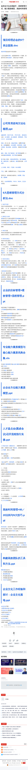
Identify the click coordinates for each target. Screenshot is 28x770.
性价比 (22, 253)
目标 (16, 240)
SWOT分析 (10, 135)
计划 (19, 415)
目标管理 (9, 313)
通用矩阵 (20, 137)
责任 (2, 251)
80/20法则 (3, 527)
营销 (2, 143)
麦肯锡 (24, 135)
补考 (6, 267)
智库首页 (4, 760)
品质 (8, 401)
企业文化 (3, 606)
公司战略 (3, 309)
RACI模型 (18, 167)
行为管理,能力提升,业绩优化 (8, 749)
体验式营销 (14, 143)
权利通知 (14, 760)
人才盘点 (3, 446)
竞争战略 (17, 218)
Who (15, 248)
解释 (25, 537)
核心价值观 (11, 608)
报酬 (12, 537)
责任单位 (22, 248)
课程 (6, 574)
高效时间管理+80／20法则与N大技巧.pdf (14, 515)
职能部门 (9, 319)
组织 (8, 167)
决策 (16, 265)
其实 (18, 543)
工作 (23, 411)
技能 (12, 374)
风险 (3, 106)
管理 (22, 143)
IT (11, 167)
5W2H (19, 181)
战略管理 (3, 135)
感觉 (17, 161)
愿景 (3, 608)
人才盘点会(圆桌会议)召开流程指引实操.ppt (13, 434)
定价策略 (22, 171)
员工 (19, 409)
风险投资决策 (9, 281)
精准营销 (19, 145)
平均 (9, 222)
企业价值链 (9, 139)
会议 (7, 446)
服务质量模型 (7, 155)
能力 (6, 370)
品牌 (5, 145)
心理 (6, 159)
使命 (6, 608)
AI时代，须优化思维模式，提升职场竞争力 (10, 728)
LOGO (6, 610)
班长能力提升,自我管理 (7, 752)
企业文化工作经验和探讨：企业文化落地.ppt (14, 595)
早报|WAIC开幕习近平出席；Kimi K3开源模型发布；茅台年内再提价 (12, 733)
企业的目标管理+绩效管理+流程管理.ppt (13, 296)
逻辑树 (5, 177)
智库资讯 (4, 652)
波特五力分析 (6, 216)
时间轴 (7, 11)
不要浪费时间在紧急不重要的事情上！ (9, 737)
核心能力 (14, 364)
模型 (9, 65)
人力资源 (3, 167)
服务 (2, 153)
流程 (13, 167)
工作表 (5, 366)
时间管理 (13, 543)
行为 (9, 612)
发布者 (3, 694)
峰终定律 (6, 161)
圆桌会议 (12, 446)
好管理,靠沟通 (6, 747)
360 (12, 458)
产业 (2, 222)
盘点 (3, 462)
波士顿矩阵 (14, 137)
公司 (12, 273)
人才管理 (20, 496)
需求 (3, 277)
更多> (25, 744)
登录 (8, 685)
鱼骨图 (19, 175)
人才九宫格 (5, 500)
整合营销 (8, 147)
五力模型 (7, 137)
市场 (16, 273)
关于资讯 (24, 760)
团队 (20, 488)
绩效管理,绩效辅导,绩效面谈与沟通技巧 (10, 754)
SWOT (10, 643)
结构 (9, 55)
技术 (7, 265)
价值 (13, 161)
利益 (6, 106)
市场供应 (15, 277)
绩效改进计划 (19, 336)
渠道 (6, 153)
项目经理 (3, 51)
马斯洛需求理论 (14, 159)
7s (26, 135)
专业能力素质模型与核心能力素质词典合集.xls (14, 353)
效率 (3, 253)
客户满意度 (11, 153)
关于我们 (19, 760)
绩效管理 (9, 315)
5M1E (4, 230)
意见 (16, 448)
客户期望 (18, 153)
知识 (12, 372)
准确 (23, 90)
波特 (2, 218)
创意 (10, 625)
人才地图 (3, 450)
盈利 (16, 222)
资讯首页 (9, 760)
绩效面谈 (12, 334)
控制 (25, 543)
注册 (21, 685)
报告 (8, 458)
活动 (9, 265)
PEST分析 (17, 135)
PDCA (15, 181)
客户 (24, 92)
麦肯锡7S (17, 643)
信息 (21, 462)
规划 (9, 472)
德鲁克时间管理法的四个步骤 (7, 731)
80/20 (13, 531)
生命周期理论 (8, 181)
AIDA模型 (13, 145)
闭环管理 (23, 147)
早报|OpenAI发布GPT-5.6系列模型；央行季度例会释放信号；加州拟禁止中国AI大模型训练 (12, 735)
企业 (7, 222)
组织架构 (11, 462)
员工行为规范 (5, 614)
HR (11, 482)
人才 (11, 450)
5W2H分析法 (5, 259)
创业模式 (19, 279)
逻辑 (8, 96)
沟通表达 (24, 643)
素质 (18, 364)
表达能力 (9, 57)
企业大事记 (5, 618)
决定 (22, 100)
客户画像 (22, 159)
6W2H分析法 (5, 238)
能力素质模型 (7, 364)
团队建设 (3, 570)
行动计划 (5, 580)
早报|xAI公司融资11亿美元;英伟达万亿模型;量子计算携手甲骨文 (12, 726)
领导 (16, 92)
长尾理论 (14, 147)
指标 (12, 224)
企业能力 (20, 224)
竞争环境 (14, 220)
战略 (18, 309)
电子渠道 (14, 155)
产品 (2, 171)
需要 (6, 407)
